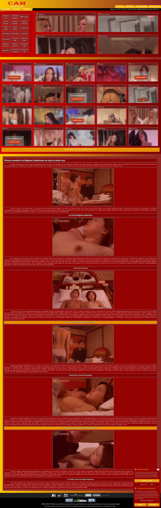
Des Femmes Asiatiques (15, 17)
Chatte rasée (24, 28)
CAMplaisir (113, 9)
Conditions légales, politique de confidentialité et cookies (101, 506)
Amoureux (27, 9)
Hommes (130, 7)
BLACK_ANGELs (9, 85)
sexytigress (41, 14)
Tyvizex (70, 128)
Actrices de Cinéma (122, 9)
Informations (48, 506)
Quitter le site (143, 484)
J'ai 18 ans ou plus (147, 480)
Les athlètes (74, 506)
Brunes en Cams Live (15, 45)
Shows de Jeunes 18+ (24, 22)
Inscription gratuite (14, 77)
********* (6, 64)
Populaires (6, 9)
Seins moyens (15, 33)
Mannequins (82, 506)
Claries (101, 85)
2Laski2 (101, 64)
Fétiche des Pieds (24, 39)
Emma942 (70, 64)
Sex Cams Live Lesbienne (15, 50)
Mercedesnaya (40, 128)
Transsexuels (141, 7)
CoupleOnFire (39, 107)
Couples (120, 7)
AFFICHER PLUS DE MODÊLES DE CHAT (81, 149)
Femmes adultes (15, 28)
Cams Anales (5, 39)
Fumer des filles (15, 39)
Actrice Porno (55, 506)
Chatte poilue (5, 33)
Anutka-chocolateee (41, 64)
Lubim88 (101, 107)
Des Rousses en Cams (24, 45)
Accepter (153, 504)
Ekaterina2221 (104, 36)
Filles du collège (6, 28)
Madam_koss (134, 128)
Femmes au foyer (6, 17)
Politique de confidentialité (146, 500)
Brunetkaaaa (41, 36)
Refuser (140, 504)
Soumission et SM (24, 50)
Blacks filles (6, 50)
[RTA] (151, 484)
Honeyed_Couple (104, 14)
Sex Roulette (154, 7)
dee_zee (7, 107)
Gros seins (24, 33)
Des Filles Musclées (15, 22)
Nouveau (16, 9)
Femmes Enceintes (5, 22)
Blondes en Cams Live (6, 45)
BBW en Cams (24, 16)
